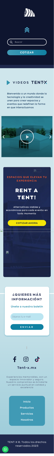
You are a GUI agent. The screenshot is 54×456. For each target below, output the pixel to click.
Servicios (27, 414)
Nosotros (27, 420)
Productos (27, 408)
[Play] (26, 136)
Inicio (27, 401)
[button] (27, 30)
